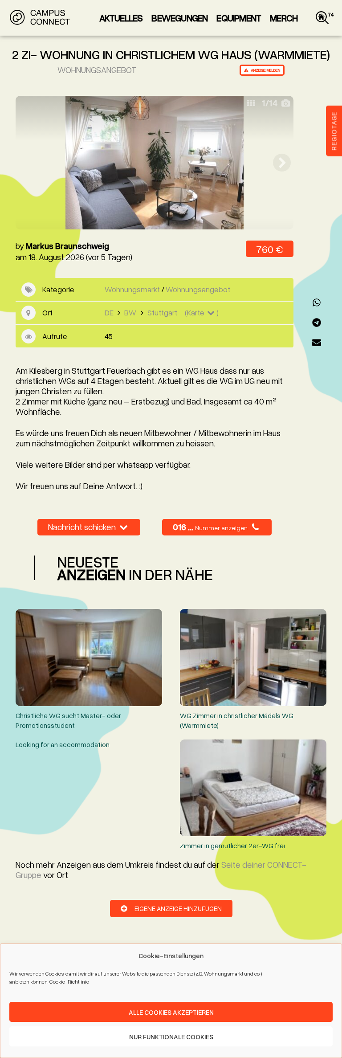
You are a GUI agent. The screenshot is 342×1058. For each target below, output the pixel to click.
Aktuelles (121, 18)
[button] (316, 302)
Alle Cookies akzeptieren (171, 1012)
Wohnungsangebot (96, 70)
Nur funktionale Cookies (171, 1037)
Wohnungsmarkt (132, 289)
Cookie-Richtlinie (69, 981)
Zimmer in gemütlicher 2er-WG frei (232, 845)
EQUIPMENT (238, 18)
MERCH (283, 18)
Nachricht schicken (83, 527)
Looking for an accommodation (63, 744)
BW (130, 312)
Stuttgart (162, 312)
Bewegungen (179, 18)
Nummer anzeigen (221, 527)
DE (109, 312)
